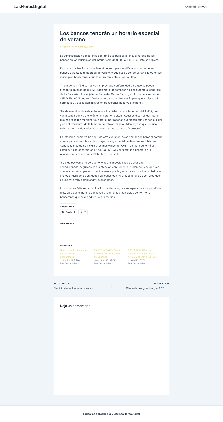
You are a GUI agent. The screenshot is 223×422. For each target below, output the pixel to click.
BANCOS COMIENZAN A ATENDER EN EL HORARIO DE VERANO (108, 253)
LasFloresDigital (30, 6)
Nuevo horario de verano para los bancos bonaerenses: (73, 253)
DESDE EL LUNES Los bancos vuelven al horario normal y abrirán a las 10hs (142, 253)
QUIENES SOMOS (196, 6)
